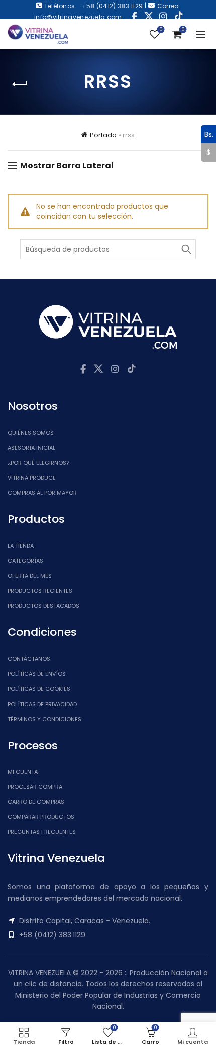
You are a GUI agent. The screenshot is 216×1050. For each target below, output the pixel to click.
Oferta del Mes (30, 576)
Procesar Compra (35, 787)
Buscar (186, 249)
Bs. (207, 133)
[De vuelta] (20, 84)
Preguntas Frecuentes (42, 832)
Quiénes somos (31, 433)
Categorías (25, 561)
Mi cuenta (23, 772)
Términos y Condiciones (44, 719)
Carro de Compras (36, 802)
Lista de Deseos (160, 30)
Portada (103, 135)
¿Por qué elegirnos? (38, 463)
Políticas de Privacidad (42, 704)
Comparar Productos (41, 817)
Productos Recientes (40, 591)
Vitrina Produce (32, 478)
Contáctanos (29, 659)
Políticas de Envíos (37, 674)
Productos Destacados (43, 606)
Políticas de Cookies (39, 689)
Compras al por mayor (42, 493)
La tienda (21, 546)
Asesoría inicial (31, 448)
